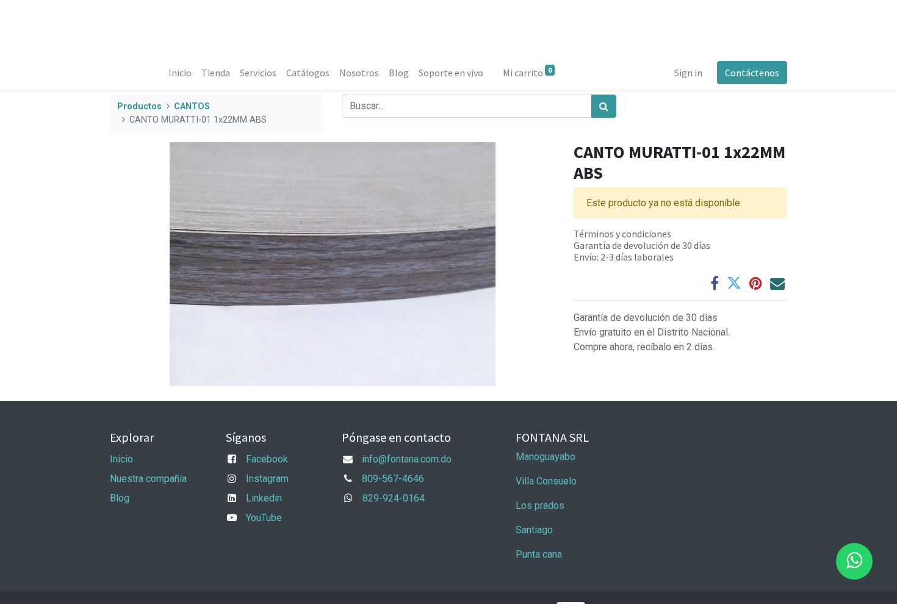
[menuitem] (180, 72)
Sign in (688, 73)
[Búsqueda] (603, 106)
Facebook (267, 459)
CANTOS (192, 106)
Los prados (540, 505)
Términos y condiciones (622, 234)
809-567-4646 (393, 478)
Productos (139, 106)
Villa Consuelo (546, 481)
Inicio (121, 459)
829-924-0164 (393, 498)
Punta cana (540, 554)
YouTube (264, 517)
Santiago (534, 530)
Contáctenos (752, 73)
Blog (119, 498)
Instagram (267, 478)
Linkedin (264, 498)
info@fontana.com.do (407, 459)
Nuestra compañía (148, 478)
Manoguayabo (545, 456)
